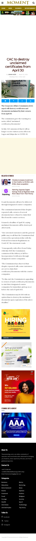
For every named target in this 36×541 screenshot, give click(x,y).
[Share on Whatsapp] (22, 100)
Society (21, 499)
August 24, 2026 (16, 186)
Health (4, 502)
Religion (21, 496)
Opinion (21, 491)
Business (18, 8)
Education (5, 485)
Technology (23, 505)
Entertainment (30, 8)
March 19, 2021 (23, 74)
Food (3, 496)
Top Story (22, 507)
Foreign (4, 499)
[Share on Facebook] (5, 100)
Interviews (5, 505)
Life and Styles (6, 507)
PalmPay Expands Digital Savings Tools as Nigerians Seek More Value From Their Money (23, 192)
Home (3, 8)
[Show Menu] (2, 3)
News (10, 8)
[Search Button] (33, 3)
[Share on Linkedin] (30, 100)
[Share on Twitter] (14, 100)
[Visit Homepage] (18, 3)
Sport (21, 502)
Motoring (22, 485)
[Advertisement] (18, 34)
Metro (21, 482)
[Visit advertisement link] (18, 13)
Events (4, 491)
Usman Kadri (12, 74)
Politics (21, 493)
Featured (5, 493)
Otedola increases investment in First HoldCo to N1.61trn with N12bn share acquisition (22, 182)
